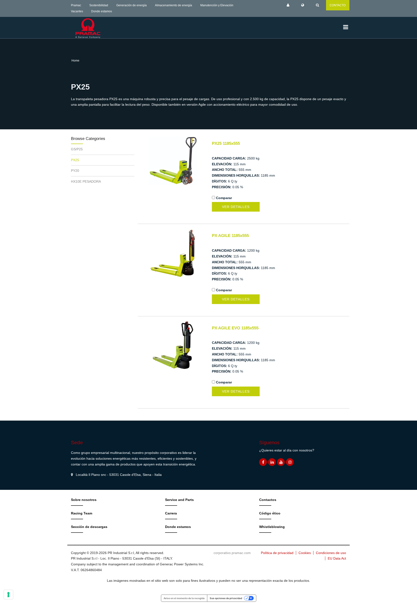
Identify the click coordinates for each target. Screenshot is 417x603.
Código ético (269, 513)
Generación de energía (131, 5)
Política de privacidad (277, 553)
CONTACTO (338, 5)
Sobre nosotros (84, 500)
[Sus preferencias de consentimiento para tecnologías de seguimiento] (8, 594)
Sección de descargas (89, 527)
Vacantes (77, 11)
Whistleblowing (272, 527)
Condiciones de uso (331, 553)
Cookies (305, 553)
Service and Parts (179, 500)
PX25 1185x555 (226, 143)
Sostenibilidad (98, 5)
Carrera (171, 513)
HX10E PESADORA (86, 181)
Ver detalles (236, 207)
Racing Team (81, 513)
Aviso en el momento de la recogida (184, 598)
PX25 (75, 160)
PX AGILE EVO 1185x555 (235, 328)
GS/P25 (77, 149)
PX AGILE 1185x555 (230, 235)
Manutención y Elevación (216, 5)
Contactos (267, 500)
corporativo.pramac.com (232, 553)
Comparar (224, 198)
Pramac (76, 5)
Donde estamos (101, 11)
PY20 (75, 171)
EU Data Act (337, 558)
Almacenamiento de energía (173, 5)
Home (75, 60)
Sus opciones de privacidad (226, 598)
